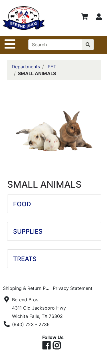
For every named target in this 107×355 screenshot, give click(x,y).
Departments (26, 66)
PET (52, 66)
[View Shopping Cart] (84, 18)
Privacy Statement (72, 288)
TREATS (25, 258)
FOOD (22, 204)
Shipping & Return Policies (28, 288)
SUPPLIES (28, 231)
